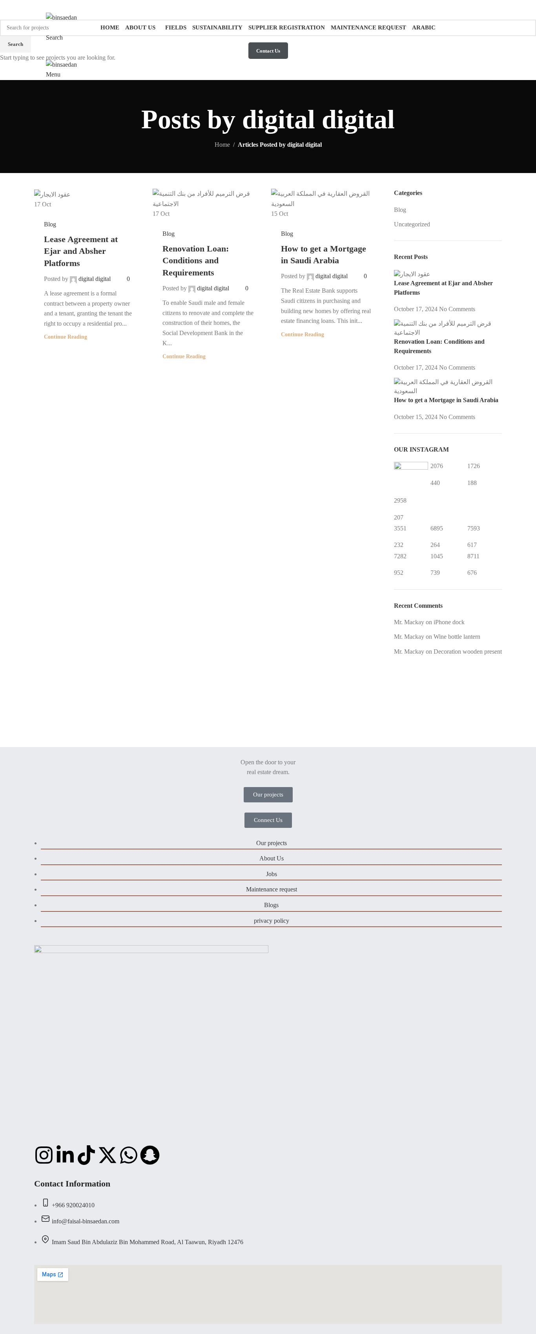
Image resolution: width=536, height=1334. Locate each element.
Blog (50, 224)
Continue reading (65, 337)
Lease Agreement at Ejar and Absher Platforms (81, 251)
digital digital (94, 278)
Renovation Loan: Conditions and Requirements (195, 261)
